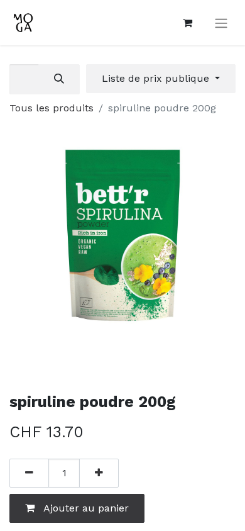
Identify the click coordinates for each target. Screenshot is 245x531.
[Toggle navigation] (221, 23)
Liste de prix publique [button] (157, 78)
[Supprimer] (29, 473)
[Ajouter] (99, 473)
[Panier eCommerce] (187, 22)
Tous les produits (51, 108)
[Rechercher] (59, 79)
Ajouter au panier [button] (85, 508)
